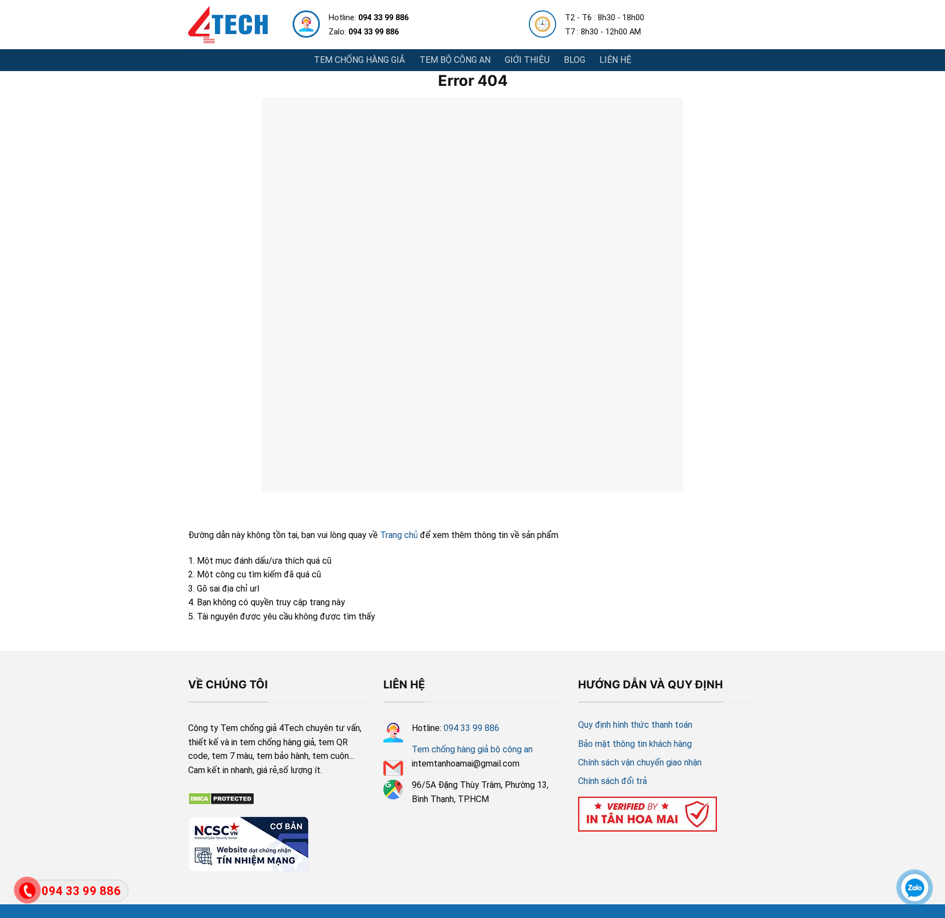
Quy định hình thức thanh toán (635, 725)
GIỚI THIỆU (527, 60)
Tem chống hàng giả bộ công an (472, 749)
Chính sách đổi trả (612, 781)
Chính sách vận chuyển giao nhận (640, 762)
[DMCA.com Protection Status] (221, 798)
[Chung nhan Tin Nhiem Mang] (248, 842)
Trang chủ (399, 535)
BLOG (574, 60)
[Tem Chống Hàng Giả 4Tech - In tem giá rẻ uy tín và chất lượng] (228, 25)
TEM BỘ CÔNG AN (455, 60)
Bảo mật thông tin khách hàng (635, 744)
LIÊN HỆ (615, 60)
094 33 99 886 (471, 728)
